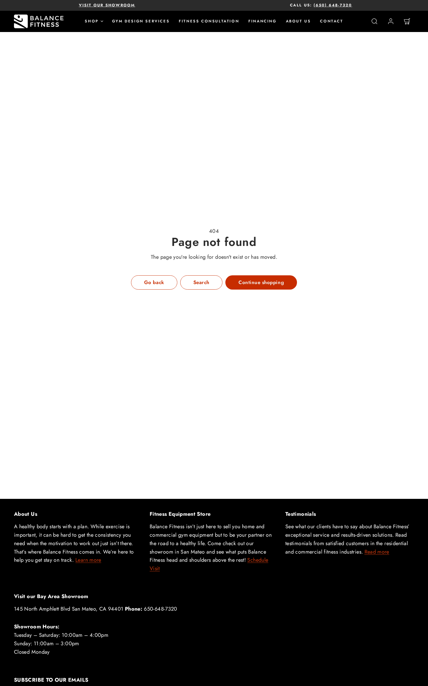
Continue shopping (261, 282)
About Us (298, 21)
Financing (262, 21)
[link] (391, 21)
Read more (377, 552)
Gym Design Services (140, 21)
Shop (91, 21)
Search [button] (201, 282)
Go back (154, 282)
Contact (331, 21)
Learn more (88, 560)
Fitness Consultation (209, 21)
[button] (374, 21)
